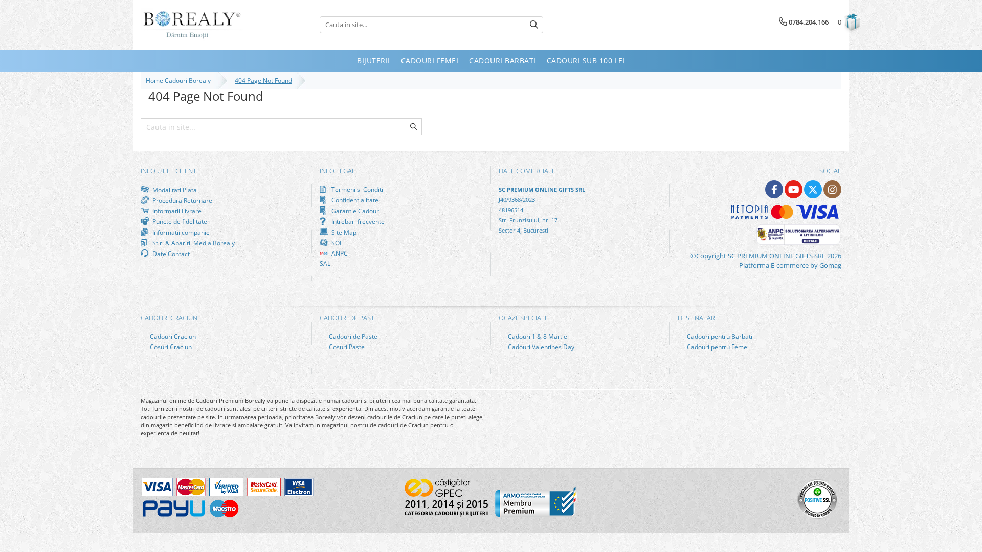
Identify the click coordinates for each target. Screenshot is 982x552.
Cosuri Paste (346, 347)
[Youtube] (793, 189)
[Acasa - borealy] (192, 25)
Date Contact (170, 253)
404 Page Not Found (263, 80)
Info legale (339, 170)
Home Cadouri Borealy (180, 80)
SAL (325, 263)
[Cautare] (534, 24)
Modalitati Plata (174, 190)
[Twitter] (813, 189)
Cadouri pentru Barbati (718, 336)
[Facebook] (774, 189)
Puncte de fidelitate (179, 221)
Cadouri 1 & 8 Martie (536, 336)
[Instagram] (832, 189)
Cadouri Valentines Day (540, 347)
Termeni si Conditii (357, 189)
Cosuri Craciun (170, 347)
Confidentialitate (354, 200)
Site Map (343, 232)
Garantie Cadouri (355, 210)
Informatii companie (180, 232)
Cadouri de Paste (352, 336)
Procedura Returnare (181, 200)
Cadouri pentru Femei (717, 347)
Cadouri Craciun (172, 336)
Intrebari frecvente (357, 221)
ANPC (339, 253)
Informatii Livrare (176, 211)
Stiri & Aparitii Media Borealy (193, 243)
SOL (336, 243)
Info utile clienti (169, 170)
